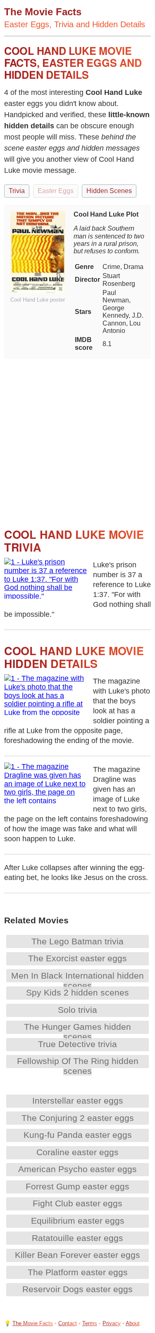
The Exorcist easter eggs (77, 958)
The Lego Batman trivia (77, 941)
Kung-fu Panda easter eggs (78, 1135)
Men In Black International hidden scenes (77, 980)
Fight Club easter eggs (77, 1203)
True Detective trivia (77, 1044)
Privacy (112, 1323)
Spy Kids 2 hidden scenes (77, 992)
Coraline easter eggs (77, 1152)
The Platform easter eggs (78, 1272)
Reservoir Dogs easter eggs (77, 1289)
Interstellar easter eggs (77, 1100)
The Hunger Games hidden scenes (77, 1031)
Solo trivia (77, 1009)
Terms (89, 1323)
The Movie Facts (32, 1323)
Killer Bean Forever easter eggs (77, 1255)
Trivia (17, 190)
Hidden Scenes (109, 190)
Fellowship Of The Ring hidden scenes (77, 1066)
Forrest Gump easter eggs (77, 1186)
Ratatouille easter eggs (77, 1238)
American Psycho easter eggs (77, 1169)
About (133, 1323)
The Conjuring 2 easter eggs (77, 1118)
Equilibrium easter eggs (77, 1220)
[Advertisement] (77, 436)
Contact (67, 1323)
